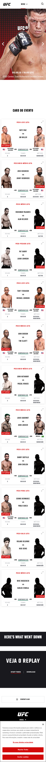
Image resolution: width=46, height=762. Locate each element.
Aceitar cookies (23, 757)
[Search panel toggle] (42, 4)
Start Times (16, 672)
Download (31, 672)
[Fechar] (43, 724)
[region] (23, 741)
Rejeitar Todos (23, 750)
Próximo (42, 44)
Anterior (3, 44)
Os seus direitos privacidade (23, 742)
